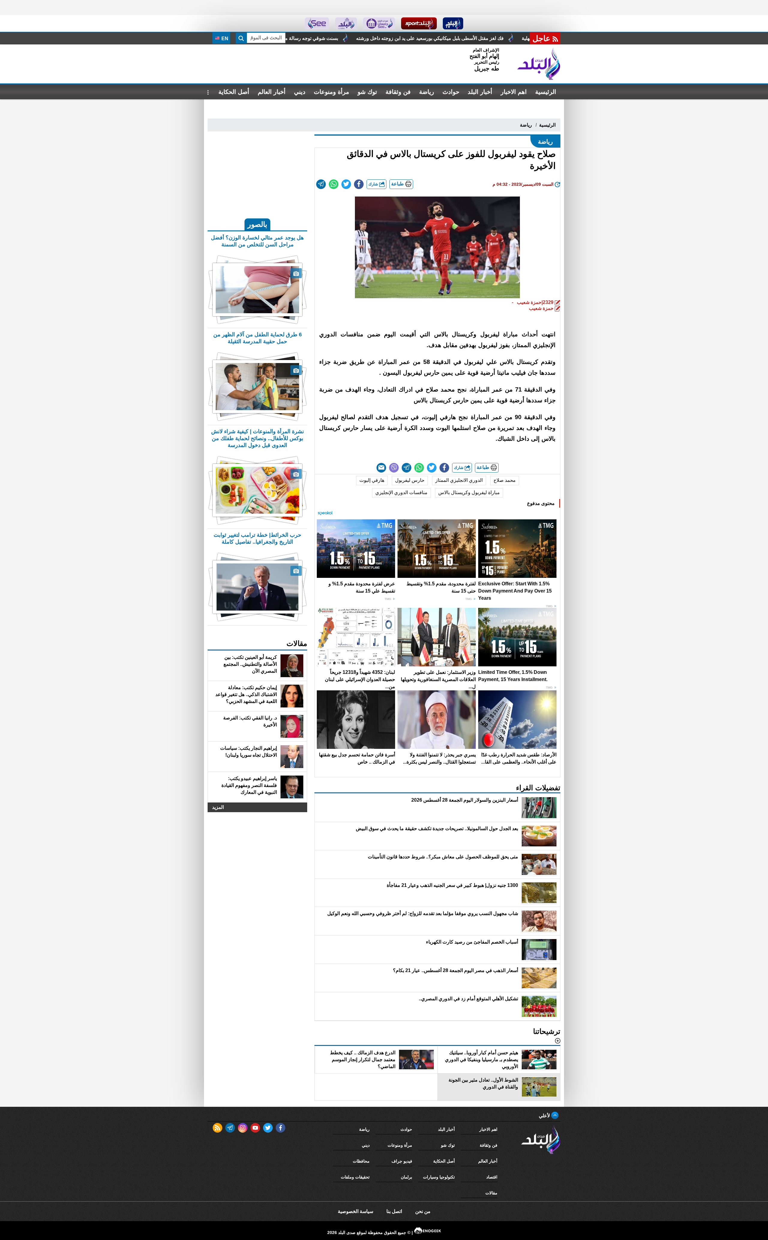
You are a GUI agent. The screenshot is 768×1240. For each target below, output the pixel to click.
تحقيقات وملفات (355, 1177)
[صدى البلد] (538, 63)
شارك (373, 184)
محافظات (361, 1161)
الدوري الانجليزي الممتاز (459, 480)
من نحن (422, 1211)
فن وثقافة (398, 92)
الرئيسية (545, 92)
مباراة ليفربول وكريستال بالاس (469, 492)
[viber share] (394, 468)
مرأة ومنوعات (331, 92)
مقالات (491, 1192)
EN (224, 38)
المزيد (218, 807)
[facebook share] (359, 184)
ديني (299, 92)
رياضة (426, 92)
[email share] (321, 184)
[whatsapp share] (333, 184)
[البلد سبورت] (419, 23)
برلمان (406, 1177)
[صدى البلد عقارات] (346, 23)
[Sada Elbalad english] (317, 23)
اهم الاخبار (514, 92)
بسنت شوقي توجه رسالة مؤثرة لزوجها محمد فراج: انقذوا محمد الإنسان (382, 38)
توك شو (367, 92)
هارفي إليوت (371, 480)
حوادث (450, 92)
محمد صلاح (505, 480)
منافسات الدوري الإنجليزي (401, 492)
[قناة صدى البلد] (453, 23)
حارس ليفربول (409, 480)
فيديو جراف (402, 1161)
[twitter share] (346, 184)
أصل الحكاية (233, 92)
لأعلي (545, 1115)
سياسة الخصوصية (355, 1211)
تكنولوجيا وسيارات (439, 1177)
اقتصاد (491, 1177)
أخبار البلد (480, 92)
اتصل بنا (394, 1211)
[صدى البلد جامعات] (379, 23)
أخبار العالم (272, 92)
